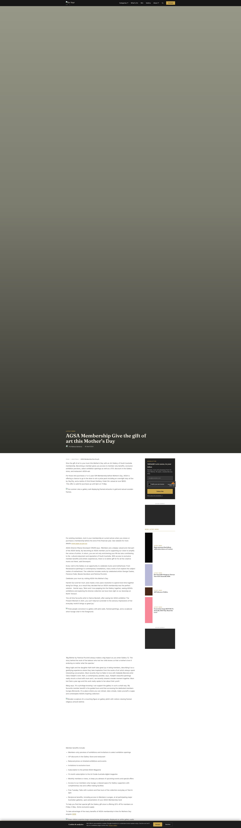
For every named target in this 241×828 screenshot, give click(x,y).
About (156, 3)
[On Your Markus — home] (71, 3)
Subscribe (160, 491)
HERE (74, 814)
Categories (123, 3)
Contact (170, 3)
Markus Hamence (76, 446)
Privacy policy (113, 825)
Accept (157, 824)
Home (67, 459)
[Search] (163, 3)
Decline (167, 824)
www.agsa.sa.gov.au (79, 543)
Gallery (148, 3)
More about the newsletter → (155, 495)
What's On (134, 3)
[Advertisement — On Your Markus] (160, 515)
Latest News (75, 459)
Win (142, 3)
